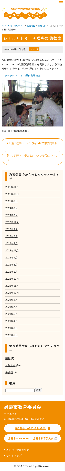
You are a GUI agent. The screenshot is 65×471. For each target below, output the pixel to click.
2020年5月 (11, 335)
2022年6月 (11, 257)
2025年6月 (11, 201)
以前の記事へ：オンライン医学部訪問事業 (33, 143)
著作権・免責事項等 (17, 449)
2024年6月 (11, 208)
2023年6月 (11, 236)
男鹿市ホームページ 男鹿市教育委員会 (30, 438)
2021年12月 (12, 278)
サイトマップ (13, 455)
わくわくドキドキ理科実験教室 (22, 75)
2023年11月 (12, 222)
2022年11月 (12, 250)
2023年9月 (11, 229)
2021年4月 (11, 321)
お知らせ (34, 49)
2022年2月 (11, 264)
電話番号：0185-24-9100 (30, 428)
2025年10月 (12, 194)
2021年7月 (11, 307)
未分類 (9, 372)
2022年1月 (11, 271)
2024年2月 (11, 215)
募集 (7, 358)
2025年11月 (12, 187)
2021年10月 (12, 293)
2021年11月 (12, 285)
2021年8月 (11, 300)
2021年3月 (11, 328)
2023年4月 (11, 243)
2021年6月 (11, 314)
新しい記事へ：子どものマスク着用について (32, 155)
